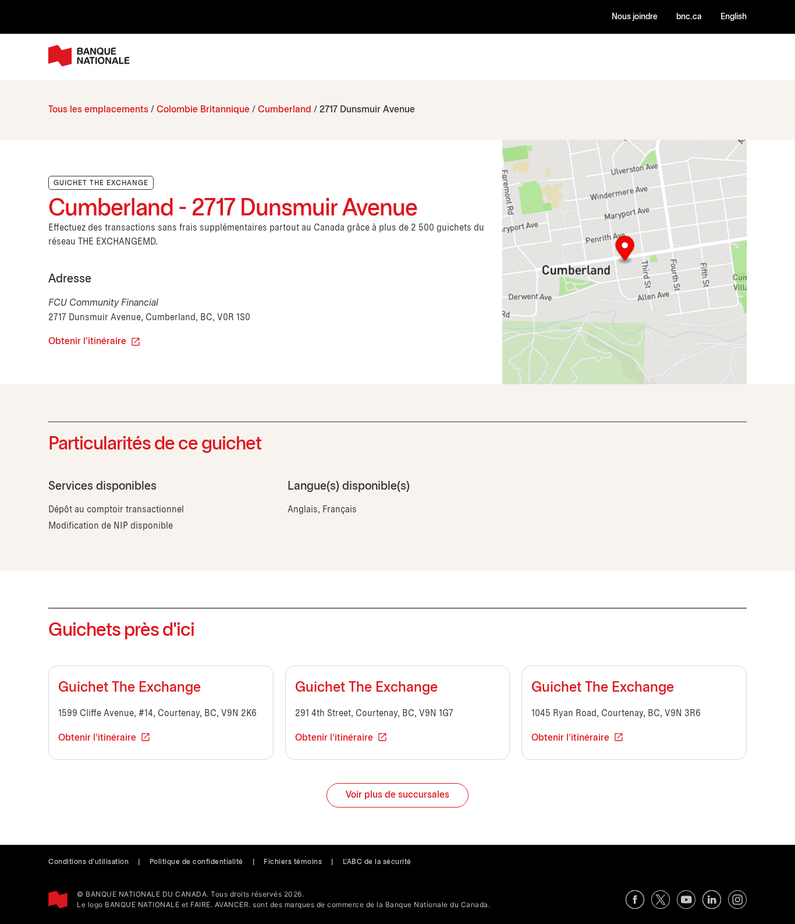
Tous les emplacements (98, 109)
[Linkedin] (711, 899)
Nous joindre (635, 17)
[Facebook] (635, 899)
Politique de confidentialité (196, 862)
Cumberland (284, 109)
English (734, 17)
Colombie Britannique (203, 109)
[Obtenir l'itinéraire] (624, 262)
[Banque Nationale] (89, 56)
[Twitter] (660, 899)
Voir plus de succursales (397, 795)
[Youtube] (686, 899)
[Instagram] (737, 899)
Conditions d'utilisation (88, 862)
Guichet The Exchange (129, 688)
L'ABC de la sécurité (377, 862)
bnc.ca (689, 17)
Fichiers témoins (293, 862)
